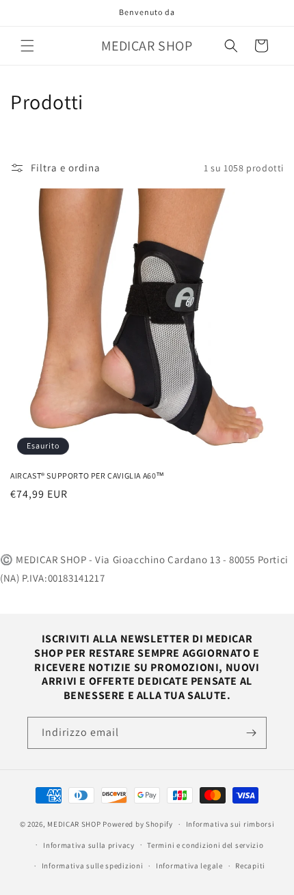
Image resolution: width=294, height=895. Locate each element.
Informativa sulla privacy (89, 845)
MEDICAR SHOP (74, 824)
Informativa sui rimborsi (230, 824)
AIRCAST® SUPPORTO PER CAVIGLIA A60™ (87, 475)
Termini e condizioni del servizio (205, 845)
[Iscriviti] (251, 733)
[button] (27, 46)
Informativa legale (189, 865)
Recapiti (250, 865)
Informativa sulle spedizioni (93, 865)
